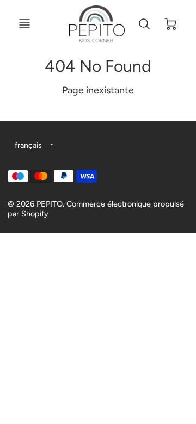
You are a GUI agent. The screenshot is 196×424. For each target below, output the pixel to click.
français (28, 145)
